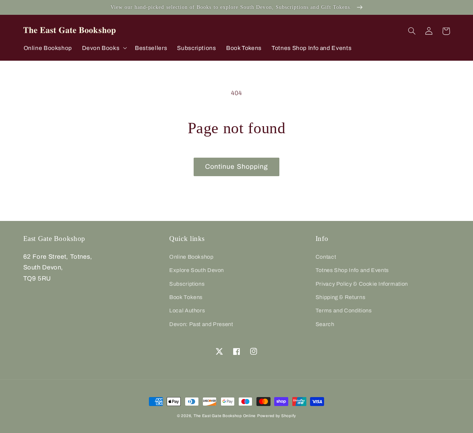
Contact (326, 257)
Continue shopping (236, 166)
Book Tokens (186, 297)
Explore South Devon (196, 270)
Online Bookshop (191, 257)
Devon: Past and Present (201, 324)
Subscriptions (186, 284)
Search (325, 324)
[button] (103, 48)
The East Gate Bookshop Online (225, 416)
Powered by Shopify (276, 416)
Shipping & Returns (340, 297)
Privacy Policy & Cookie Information (362, 284)
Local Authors (187, 310)
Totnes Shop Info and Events (352, 270)
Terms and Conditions (344, 310)
